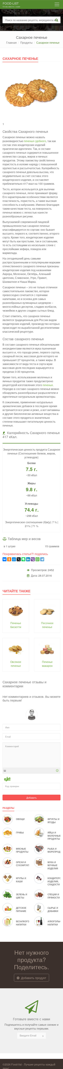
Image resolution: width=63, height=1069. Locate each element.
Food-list (11, 4)
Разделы (8, 808)
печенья (48, 385)
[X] (19, 559)
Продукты (26, 42)
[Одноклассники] (9, 559)
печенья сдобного (35, 141)
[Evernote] (23, 559)
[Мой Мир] (14, 559)
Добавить (31, 797)
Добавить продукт (33, 977)
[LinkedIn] (28, 559)
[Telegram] (42, 559)
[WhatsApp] (37, 559)
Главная (11, 42)
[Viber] (33, 559)
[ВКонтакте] (5, 559)
